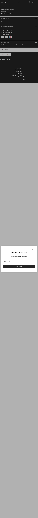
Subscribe (19, 266)
